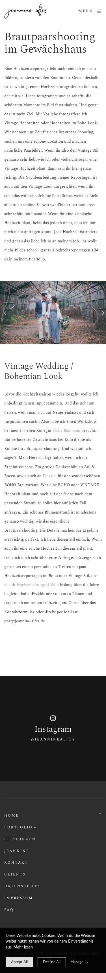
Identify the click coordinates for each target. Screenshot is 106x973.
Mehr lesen (23, 947)
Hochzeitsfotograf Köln (38, 585)
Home (11, 815)
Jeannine (16, 851)
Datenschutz (22, 886)
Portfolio (18, 827)
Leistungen (20, 839)
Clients (14, 874)
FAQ (9, 910)
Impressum (18, 898)
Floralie (50, 476)
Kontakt (16, 862)
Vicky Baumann (66, 431)
